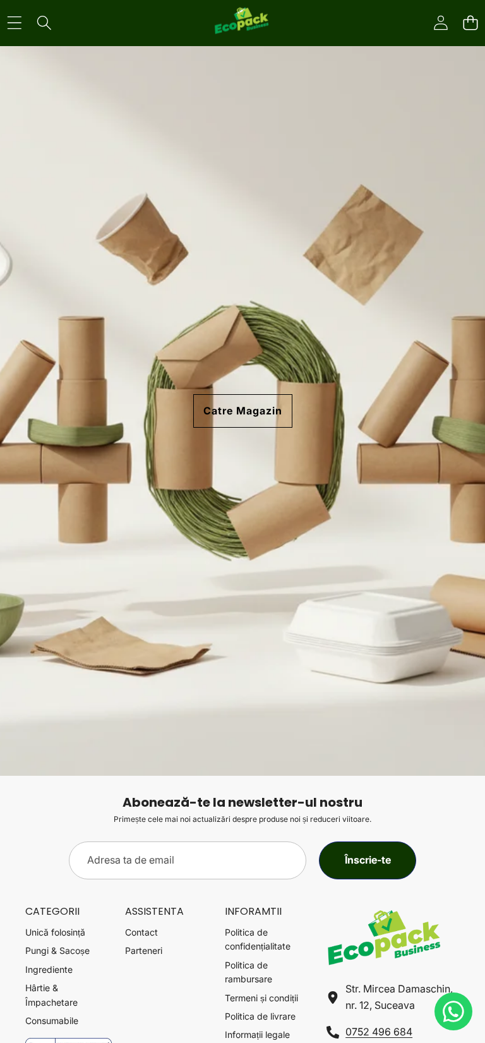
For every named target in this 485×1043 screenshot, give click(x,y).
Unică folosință (55, 932)
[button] (470, 23)
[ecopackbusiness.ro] (241, 23)
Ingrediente (49, 969)
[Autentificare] (440, 23)
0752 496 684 (378, 1031)
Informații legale (257, 1034)
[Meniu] (14, 23)
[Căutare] (44, 23)
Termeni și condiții (261, 997)
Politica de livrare (260, 1016)
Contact (141, 932)
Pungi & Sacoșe (57, 950)
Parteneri (143, 950)
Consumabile (51, 1020)
